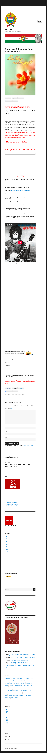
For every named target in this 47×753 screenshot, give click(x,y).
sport (10, 692)
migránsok (23, 688)
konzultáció (16, 683)
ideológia (18, 680)
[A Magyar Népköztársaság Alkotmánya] (12, 631)
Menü (39, 21)
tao (17, 692)
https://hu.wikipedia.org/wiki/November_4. (21, 190)
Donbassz (13, 678)
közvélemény (27, 685)
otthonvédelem (23, 690)
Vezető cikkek (18, 394)
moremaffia (30, 688)
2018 (7, 549)
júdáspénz (23, 680)
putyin (29, 690)
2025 (7, 538)
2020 (7, 546)
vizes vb (10, 695)
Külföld (6, 742)
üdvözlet (23, 394)
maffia (6, 688)
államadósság (28, 695)
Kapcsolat (7, 744)
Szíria (14, 692)
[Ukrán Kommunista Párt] (9, 520)
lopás (32, 685)
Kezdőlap (7, 730)
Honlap (6, 437)
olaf (11, 690)
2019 (7, 547)
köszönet (11, 685)
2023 (7, 541)
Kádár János (29, 683)
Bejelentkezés (9, 501)
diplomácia (7, 678)
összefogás (7, 697)
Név (6, 426)
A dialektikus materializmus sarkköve (19, 660)
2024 (7, 539)
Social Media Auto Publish (19, 752)
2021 (7, 544)
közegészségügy (18, 685)
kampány (29, 680)
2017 (7, 551)
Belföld (13, 394)
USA (6, 695)
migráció (11, 688)
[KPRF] (12, 483)
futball (32, 678)
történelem (32, 692)
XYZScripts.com (29, 752)
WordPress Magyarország (11, 505)
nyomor (7, 690)
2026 (7, 536)
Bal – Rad (8, 30)
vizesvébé (15, 695)
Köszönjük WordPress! (13, 748)
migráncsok (17, 688)
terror (20, 692)
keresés (7, 683)
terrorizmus (25, 692)
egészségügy (20, 678)
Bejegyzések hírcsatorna (11, 502)
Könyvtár (7, 739)
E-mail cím (7, 431)
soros (6, 692)
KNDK (11, 683)
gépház (12, 680)
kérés (6, 685)
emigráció (27, 678)
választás (21, 695)
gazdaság (7, 680)
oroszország (15, 690)
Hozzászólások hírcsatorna (12, 504)
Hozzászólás (8, 408)
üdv (12, 697)
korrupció (23, 683)
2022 (7, 543)
